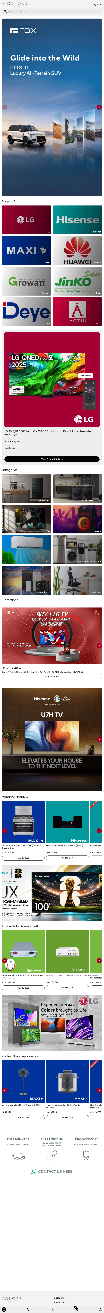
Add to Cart (67, 858)
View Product (52, 676)
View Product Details (52, 459)
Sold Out (23, 858)
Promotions (59, 1302)
